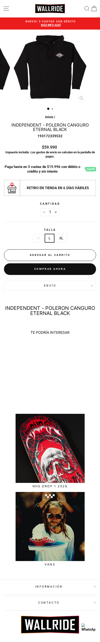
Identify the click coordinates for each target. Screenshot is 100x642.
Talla (50, 229)
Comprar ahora (50, 269)
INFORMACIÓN (49, 586)
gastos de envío (46, 152)
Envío (50, 285)
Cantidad (50, 203)
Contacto (48, 602)
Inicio (49, 117)
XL (61, 238)
